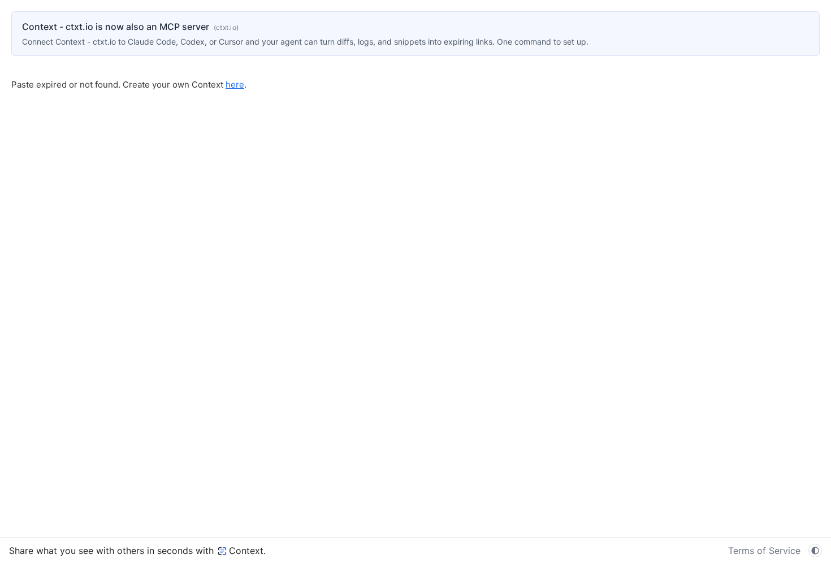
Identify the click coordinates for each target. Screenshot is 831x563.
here (235, 84)
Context (246, 550)
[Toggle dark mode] (815, 550)
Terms (764, 550)
